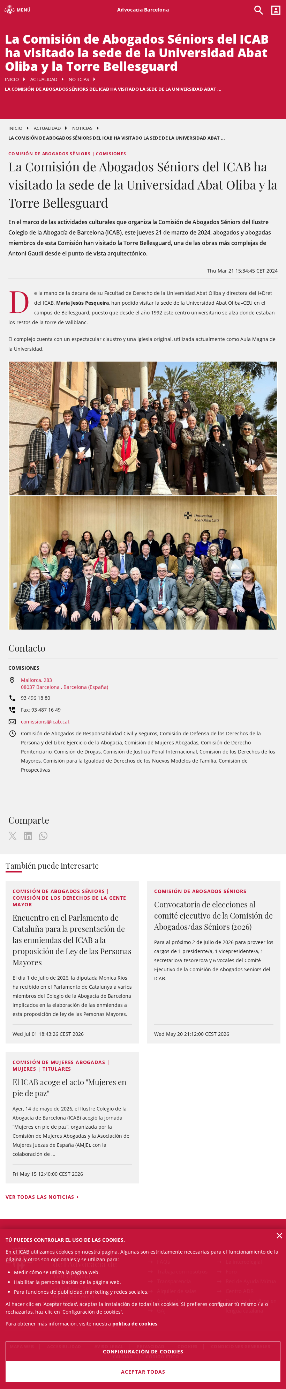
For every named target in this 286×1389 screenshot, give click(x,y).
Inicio (12, 79)
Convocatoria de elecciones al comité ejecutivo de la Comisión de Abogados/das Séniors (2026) (213, 915)
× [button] (279, 1235)
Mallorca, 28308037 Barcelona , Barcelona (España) (64, 683)
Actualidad (43, 79)
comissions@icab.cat (45, 721)
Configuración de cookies (143, 1351)
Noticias (79, 79)
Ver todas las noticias (40, 1197)
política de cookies (134, 1323)
